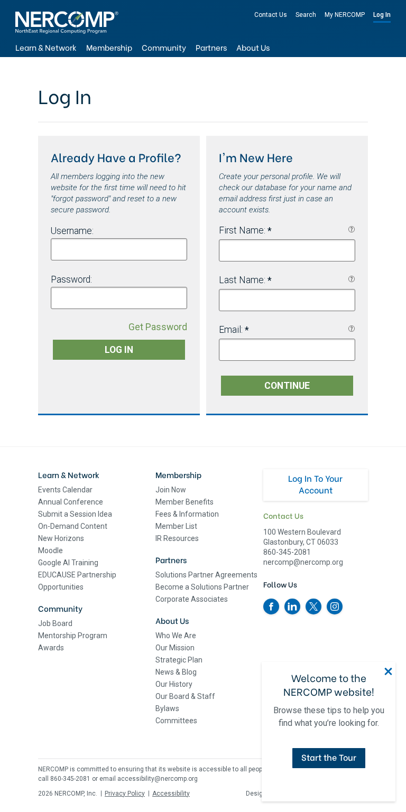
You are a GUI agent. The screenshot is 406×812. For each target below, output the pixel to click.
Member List (176, 526)
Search (306, 14)
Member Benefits (184, 502)
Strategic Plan (178, 660)
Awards (51, 647)
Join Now (170, 490)
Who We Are (175, 635)
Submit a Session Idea (75, 514)
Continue (287, 385)
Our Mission (175, 647)
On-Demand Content (72, 526)
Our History (173, 684)
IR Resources (177, 538)
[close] (388, 672)
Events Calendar (65, 490)
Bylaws (167, 708)
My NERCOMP (345, 14)
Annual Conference (70, 502)
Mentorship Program (72, 635)
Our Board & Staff (185, 696)
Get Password (157, 327)
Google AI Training (68, 562)
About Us (253, 47)
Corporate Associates (191, 599)
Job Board (55, 623)
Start (328, 757)
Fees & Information (187, 514)
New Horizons (61, 538)
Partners (211, 47)
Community (164, 47)
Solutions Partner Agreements (206, 575)
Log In (382, 14)
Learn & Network (46, 47)
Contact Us (270, 14)
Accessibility (171, 793)
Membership (109, 47)
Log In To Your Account (315, 484)
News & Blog (176, 672)
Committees (176, 720)
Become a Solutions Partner (202, 587)
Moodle (50, 550)
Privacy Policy (125, 793)
